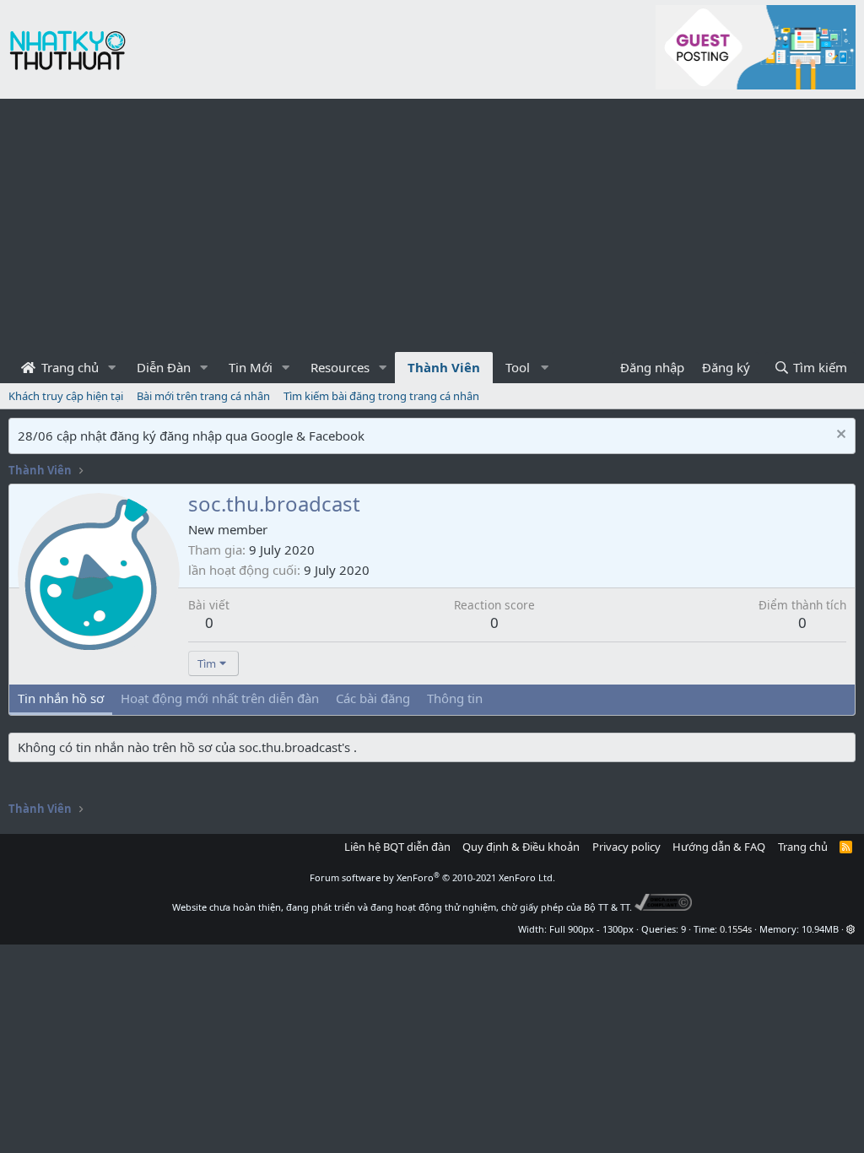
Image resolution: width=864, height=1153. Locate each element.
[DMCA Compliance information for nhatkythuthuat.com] (663, 907)
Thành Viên (444, 367)
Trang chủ (68, 367)
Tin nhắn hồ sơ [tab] (61, 698)
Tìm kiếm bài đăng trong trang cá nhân (381, 395)
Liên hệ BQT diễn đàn (397, 846)
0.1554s (736, 929)
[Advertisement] (432, 225)
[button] (112, 367)
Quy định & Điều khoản (521, 846)
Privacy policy (626, 846)
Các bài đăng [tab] (373, 698)
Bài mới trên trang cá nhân (203, 395)
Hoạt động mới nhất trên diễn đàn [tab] (220, 698)
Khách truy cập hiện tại (65, 395)
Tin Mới (251, 367)
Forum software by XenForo (432, 877)
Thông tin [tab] (455, 698)
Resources (340, 367)
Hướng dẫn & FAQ (718, 846)
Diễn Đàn (164, 367)
